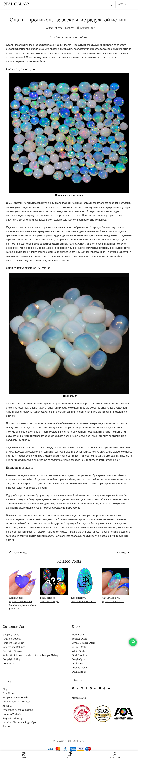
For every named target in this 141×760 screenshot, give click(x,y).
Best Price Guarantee (14, 651)
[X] (77, 688)
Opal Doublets (79, 655)
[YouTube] (95, 688)
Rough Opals (78, 659)
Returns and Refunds (14, 646)
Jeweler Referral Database (16, 701)
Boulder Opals (79, 638)
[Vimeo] (100, 688)
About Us (7, 705)
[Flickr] (109, 688)
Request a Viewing (12, 718)
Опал (9, 203)
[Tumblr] (86, 688)
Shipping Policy (11, 634)
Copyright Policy (11, 659)
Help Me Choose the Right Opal (19, 722)
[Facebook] (73, 688)
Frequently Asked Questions (18, 709)
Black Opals (78, 634)
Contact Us (8, 663)
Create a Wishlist (12, 713)
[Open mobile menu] (134, 4)
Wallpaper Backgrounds (15, 697)
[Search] (110, 4)
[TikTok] (104, 688)
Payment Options (12, 638)
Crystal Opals (79, 646)
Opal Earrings (79, 671)
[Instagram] (82, 688)
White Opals (78, 651)
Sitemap (7, 726)
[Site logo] (16, 4)
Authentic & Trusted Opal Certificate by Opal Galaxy (30, 655)
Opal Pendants (79, 667)
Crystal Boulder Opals (83, 642)
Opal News (8, 693)
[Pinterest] (91, 688)
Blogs (5, 689)
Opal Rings (77, 663)
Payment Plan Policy (13, 642)
